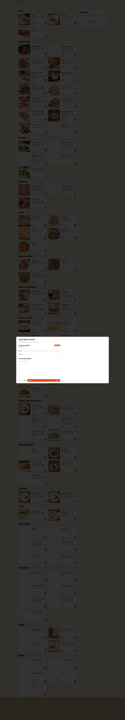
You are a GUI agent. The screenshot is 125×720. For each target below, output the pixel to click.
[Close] (107, 338)
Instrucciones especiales (25, 358)
